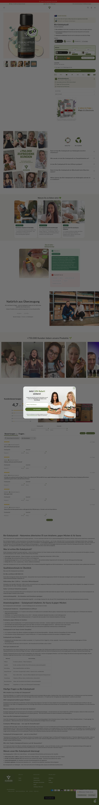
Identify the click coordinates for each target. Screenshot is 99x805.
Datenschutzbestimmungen (32, 415)
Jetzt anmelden (37, 409)
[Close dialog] (74, 388)
